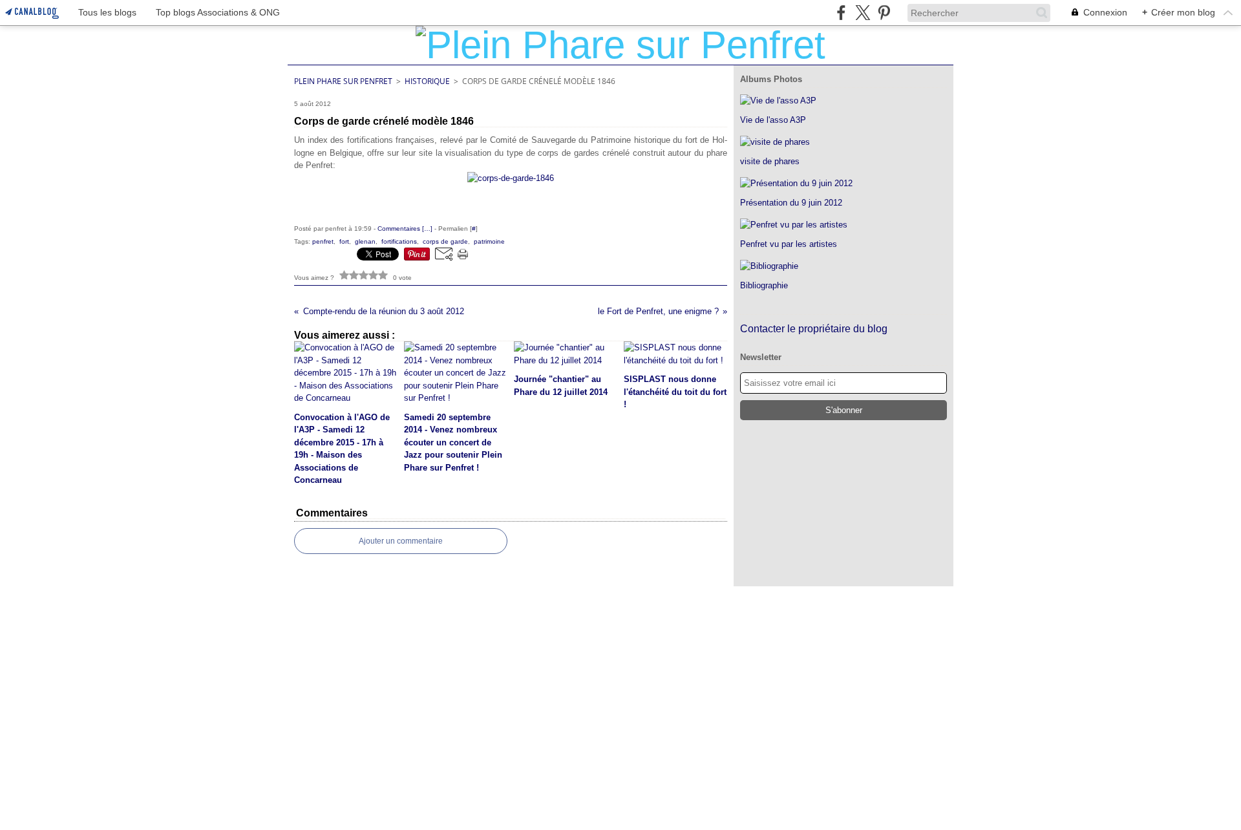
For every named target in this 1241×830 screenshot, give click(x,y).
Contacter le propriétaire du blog (813, 328)
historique (427, 81)
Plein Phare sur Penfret (343, 81)
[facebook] (841, 12)
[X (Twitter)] (862, 12)
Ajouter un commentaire (401, 541)
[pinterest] (884, 12)
